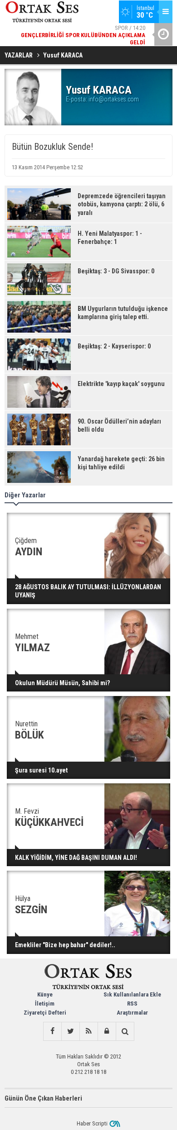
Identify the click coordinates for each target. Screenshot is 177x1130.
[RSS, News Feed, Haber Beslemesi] (88, 1031)
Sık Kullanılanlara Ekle (132, 994)
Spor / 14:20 (83, 35)
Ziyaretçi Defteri (45, 1012)
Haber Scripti (92, 1123)
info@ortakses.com (113, 99)
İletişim (44, 1003)
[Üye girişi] (107, 1031)
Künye (45, 994)
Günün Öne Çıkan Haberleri (43, 1098)
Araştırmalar (132, 1012)
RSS (132, 1003)
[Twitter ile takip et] (70, 1031)
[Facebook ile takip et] (52, 1031)
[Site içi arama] (125, 1031)
